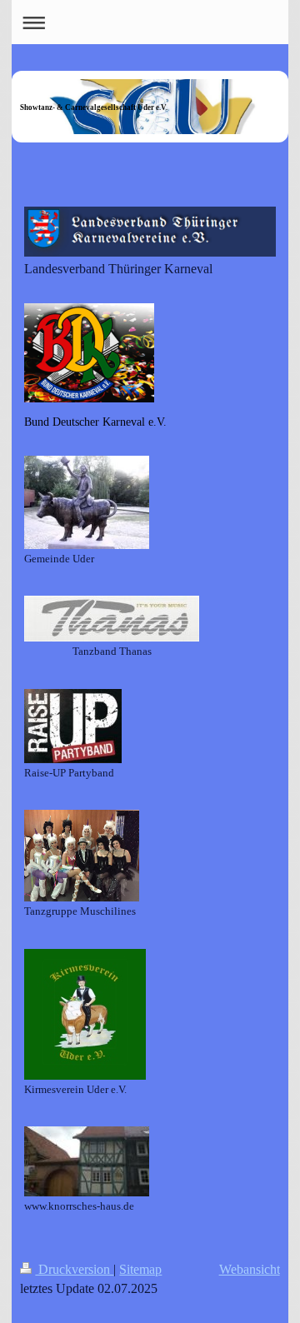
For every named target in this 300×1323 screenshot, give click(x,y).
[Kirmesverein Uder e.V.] (85, 1014)
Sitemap (140, 1269)
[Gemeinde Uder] (86, 502)
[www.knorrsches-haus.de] (86, 1161)
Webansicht (249, 1269)
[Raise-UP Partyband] (73, 726)
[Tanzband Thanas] (111, 619)
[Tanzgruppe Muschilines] (81, 855)
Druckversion (74, 1269)
